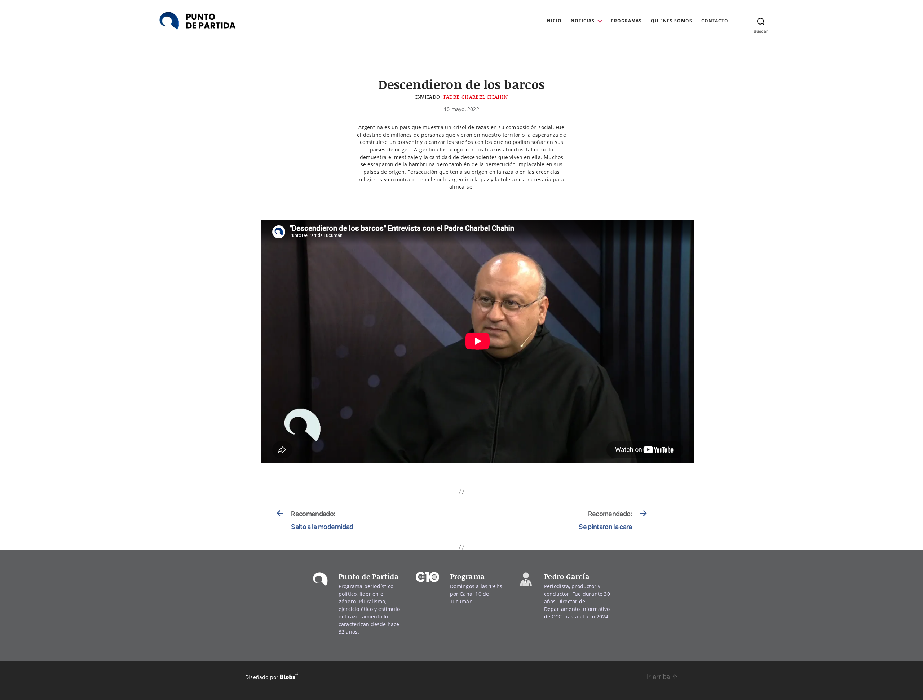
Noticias (583, 20)
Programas (626, 20)
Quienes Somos (671, 20)
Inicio (553, 20)
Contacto (714, 20)
